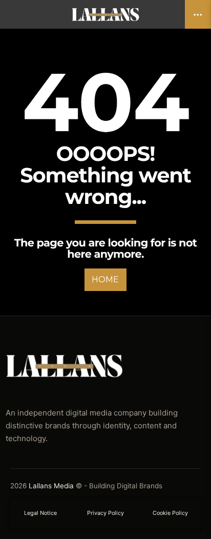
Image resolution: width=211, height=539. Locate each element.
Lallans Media (51, 486)
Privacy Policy (105, 512)
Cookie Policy (170, 512)
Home (105, 279)
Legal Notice (40, 512)
